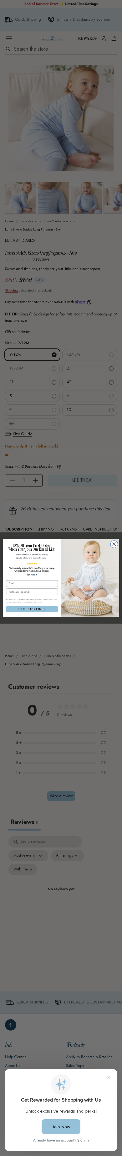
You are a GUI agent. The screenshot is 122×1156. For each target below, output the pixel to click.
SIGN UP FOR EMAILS (32, 609)
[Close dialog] (114, 544)
